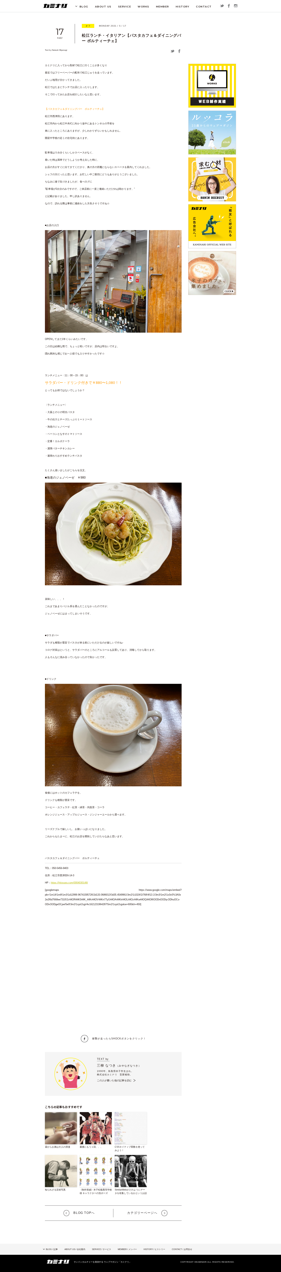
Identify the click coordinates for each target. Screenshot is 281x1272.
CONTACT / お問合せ (182, 1249)
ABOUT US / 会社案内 (74, 1249)
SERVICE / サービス (101, 1249)
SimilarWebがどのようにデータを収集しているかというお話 (131, 1191)
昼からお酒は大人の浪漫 (57, 1147)
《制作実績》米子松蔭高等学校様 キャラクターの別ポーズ (96, 1191)
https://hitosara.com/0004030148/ (69, 882)
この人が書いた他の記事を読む (114, 1080)
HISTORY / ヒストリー (154, 1249)
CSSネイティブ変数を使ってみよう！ (130, 1149)
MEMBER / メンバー (127, 1249)
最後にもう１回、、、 (91, 1147)
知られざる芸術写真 (55, 1189)
